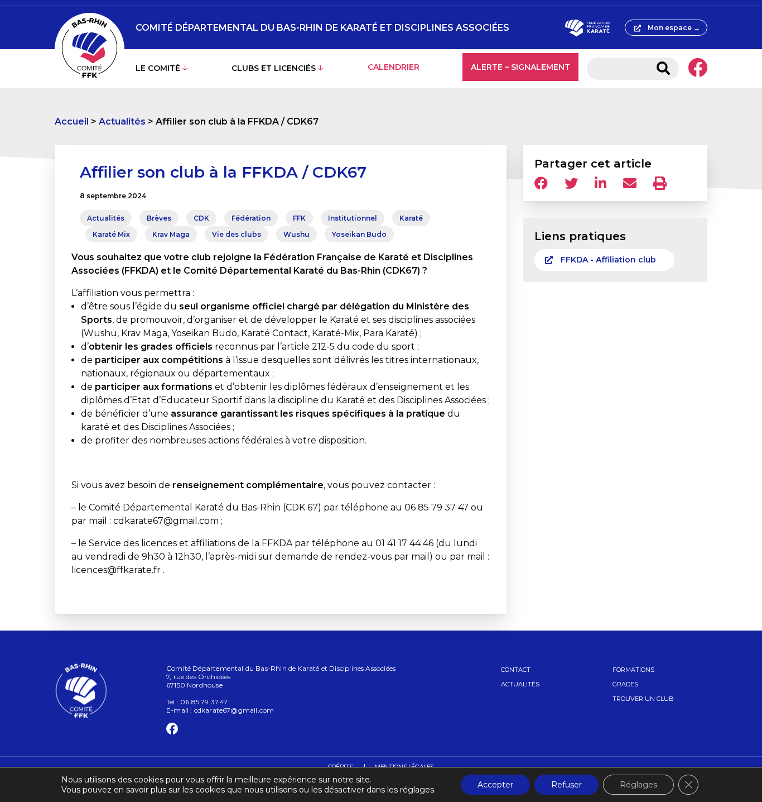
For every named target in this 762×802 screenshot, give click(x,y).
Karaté (411, 218)
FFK (299, 218)
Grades (625, 684)
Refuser (566, 785)
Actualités (122, 121)
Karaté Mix (111, 234)
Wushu (296, 234)
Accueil (72, 121)
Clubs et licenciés (274, 68)
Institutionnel (352, 218)
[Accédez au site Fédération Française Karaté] (587, 28)
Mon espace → (674, 27)
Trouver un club (643, 699)
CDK (201, 218)
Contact (515, 670)
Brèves (159, 218)
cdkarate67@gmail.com (234, 710)
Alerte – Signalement (520, 67)
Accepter (495, 785)
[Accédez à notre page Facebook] (697, 69)
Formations (633, 670)
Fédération (251, 218)
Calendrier (393, 67)
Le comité (158, 68)
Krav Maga (171, 234)
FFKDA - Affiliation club (608, 260)
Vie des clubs (236, 234)
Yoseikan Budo (359, 234)
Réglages (638, 785)
